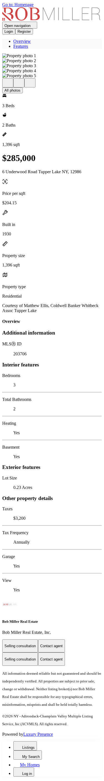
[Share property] (29, 82)
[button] (52, 55)
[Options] (7, 82)
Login (8, 31)
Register (24, 31)
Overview (22, 41)
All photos (12, 90)
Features (20, 46)
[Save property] (18, 82)
